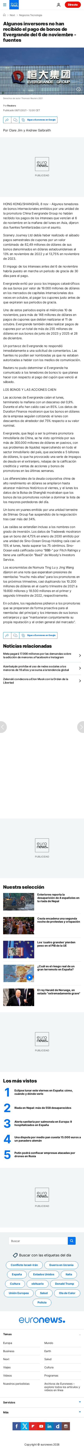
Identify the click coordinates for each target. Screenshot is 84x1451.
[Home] (4, 15)
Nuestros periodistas (16, 1383)
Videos (7, 1375)
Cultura (15, 1283)
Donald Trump (64, 1283)
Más (6, 1412)
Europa (7, 1342)
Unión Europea (19, 1293)
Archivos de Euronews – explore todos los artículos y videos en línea (62, 1387)
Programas (51, 1375)
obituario (37, 1283)
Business (8, 1351)
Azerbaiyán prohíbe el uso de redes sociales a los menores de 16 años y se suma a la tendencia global (36, 668)
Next (12, 15)
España (17, 1274)
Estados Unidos (43, 1274)
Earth (47, 1351)
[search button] (72, 1241)
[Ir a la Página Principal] (14, 4)
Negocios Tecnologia (30, 15)
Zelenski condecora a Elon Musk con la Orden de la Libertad (35, 680)
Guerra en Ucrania (61, 1265)
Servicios (9, 1402)
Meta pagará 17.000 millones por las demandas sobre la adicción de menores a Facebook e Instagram (37, 655)
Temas (7, 1334)
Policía (42, 1302)
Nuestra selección (23, 887)
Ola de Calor (67, 1293)
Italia (69, 1274)
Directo (73, 4)
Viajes (7, 1367)
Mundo (48, 1342)
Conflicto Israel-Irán (24, 1265)
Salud (44, 1293)
